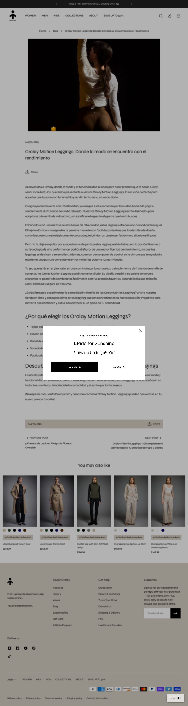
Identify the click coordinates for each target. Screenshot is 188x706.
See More (74, 366)
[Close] (145, 316)
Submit (72, 384)
